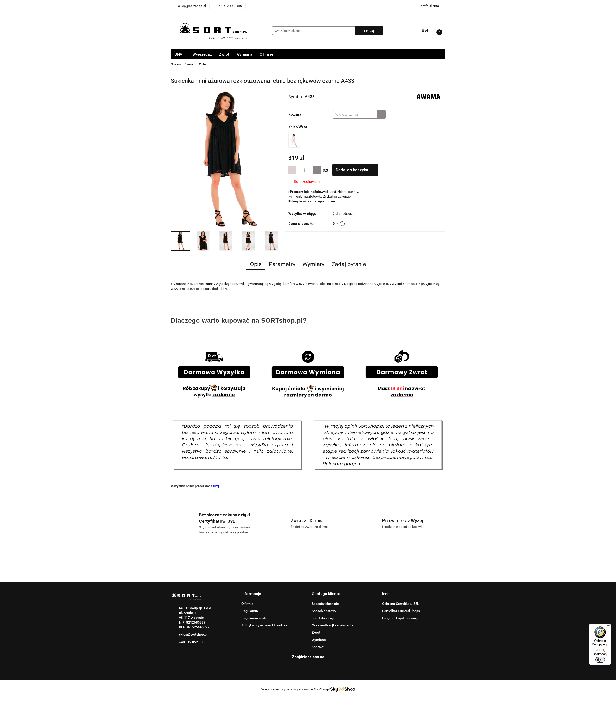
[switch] (600, 660)
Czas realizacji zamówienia (332, 625)
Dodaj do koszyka (352, 169)
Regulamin (249, 611)
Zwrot (224, 54)
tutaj (216, 486)
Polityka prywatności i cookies (264, 625)
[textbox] (355, 114)
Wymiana (244, 54)
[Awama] (428, 96)
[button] (251, 594)
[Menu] (608, 627)
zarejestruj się (324, 201)
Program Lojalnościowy (400, 618)
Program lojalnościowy (307, 191)
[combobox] (359, 114)
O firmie (266, 54)
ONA (178, 54)
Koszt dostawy (323, 618)
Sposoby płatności (326, 603)
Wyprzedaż (202, 54)
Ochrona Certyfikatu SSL (400, 603)
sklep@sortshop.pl (193, 634)
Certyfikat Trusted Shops (401, 611)
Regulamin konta (254, 618)
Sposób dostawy (324, 611)
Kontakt (318, 647)
